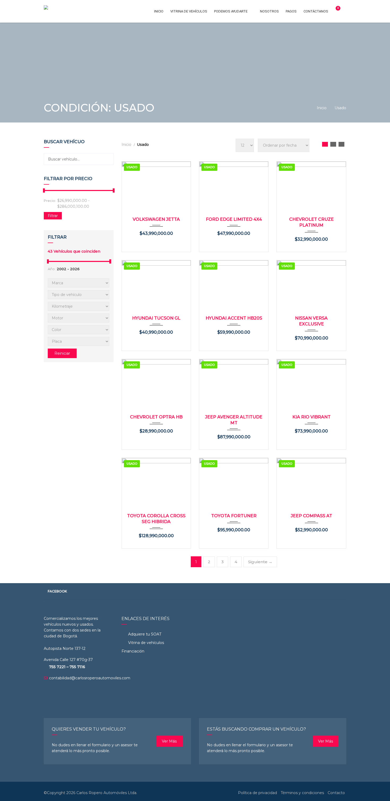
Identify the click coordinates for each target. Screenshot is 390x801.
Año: (51, 269)
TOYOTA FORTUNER (234, 515)
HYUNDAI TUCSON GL (156, 318)
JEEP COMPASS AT (311, 515)
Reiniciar (62, 353)
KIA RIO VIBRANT (311, 416)
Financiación (133, 651)
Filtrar (53, 215)
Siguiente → (260, 561)
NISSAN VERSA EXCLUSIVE (311, 321)
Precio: (50, 200)
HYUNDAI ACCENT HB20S (234, 318)
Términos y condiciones (302, 792)
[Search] (108, 159)
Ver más (170, 741)
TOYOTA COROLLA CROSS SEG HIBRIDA (156, 518)
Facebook (57, 591)
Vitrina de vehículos (145, 642)
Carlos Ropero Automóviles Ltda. (106, 792)
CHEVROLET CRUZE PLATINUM (311, 222)
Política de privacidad (257, 792)
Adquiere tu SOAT (144, 634)
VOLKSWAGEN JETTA (156, 219)
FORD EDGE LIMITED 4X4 (234, 219)
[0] (335, 11)
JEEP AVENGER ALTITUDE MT (233, 419)
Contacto (336, 792)
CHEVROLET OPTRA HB (156, 416)
